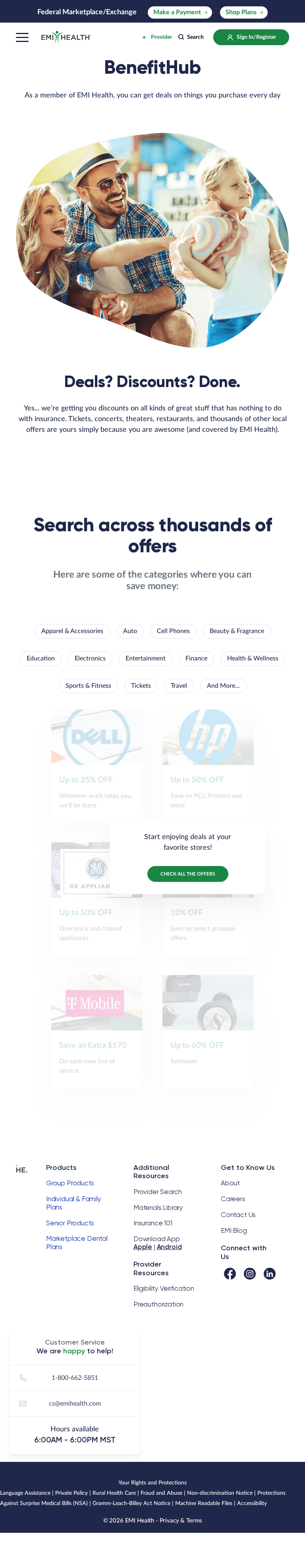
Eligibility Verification (163, 1288)
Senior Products (70, 1223)
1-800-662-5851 (75, 1378)
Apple (142, 1247)
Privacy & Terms (181, 1521)
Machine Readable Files (203, 1503)
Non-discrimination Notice (220, 1493)
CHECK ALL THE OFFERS (187, 874)
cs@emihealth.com (75, 1403)
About (230, 1183)
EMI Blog (234, 1230)
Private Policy (71, 1493)
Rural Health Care (114, 1493)
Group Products (70, 1183)
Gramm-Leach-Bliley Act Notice (131, 1503)
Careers (233, 1199)
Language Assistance (25, 1493)
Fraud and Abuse (161, 1493)
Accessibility (252, 1503)
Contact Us (238, 1215)
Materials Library (158, 1207)
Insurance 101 (152, 1223)
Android (169, 1247)
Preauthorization (158, 1304)
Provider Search (157, 1192)
